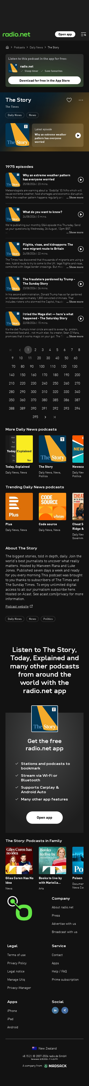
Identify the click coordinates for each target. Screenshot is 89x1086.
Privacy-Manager (19, 988)
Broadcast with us (64, 932)
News (32, 115)
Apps (55, 963)
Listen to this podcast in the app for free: (37, 58)
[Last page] (54, 417)
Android (12, 1027)
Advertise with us (64, 923)
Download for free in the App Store (44, 80)
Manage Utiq (16, 979)
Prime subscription (65, 979)
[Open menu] (83, 34)
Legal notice (15, 971)
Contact (57, 955)
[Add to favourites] (69, 100)
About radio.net (62, 907)
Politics (48, 619)
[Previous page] (20, 350)
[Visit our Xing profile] (65, 1010)
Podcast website (17, 606)
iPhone (12, 1011)
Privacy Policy (16, 963)
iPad (10, 1019)
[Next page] (45, 417)
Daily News (15, 115)
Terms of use (16, 955)
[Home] (7, 47)
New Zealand (47, 1048)
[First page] (10, 350)
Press (56, 915)
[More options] (81, 100)
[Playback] (78, 135)
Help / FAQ (59, 971)
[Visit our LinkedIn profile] (55, 1010)
